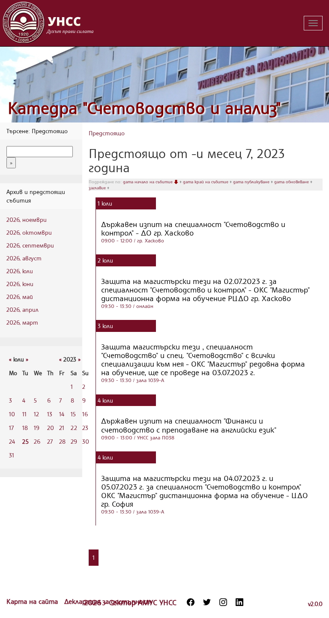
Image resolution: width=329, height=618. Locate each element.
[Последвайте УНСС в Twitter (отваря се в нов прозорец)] (206, 602)
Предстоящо (107, 133)
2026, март (22, 322)
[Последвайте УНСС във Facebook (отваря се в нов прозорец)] (190, 602)
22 (74, 427)
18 (25, 427)
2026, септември (30, 245)
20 (50, 427)
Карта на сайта (33, 601)
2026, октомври (29, 232)
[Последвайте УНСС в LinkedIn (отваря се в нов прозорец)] (239, 602)
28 (62, 441)
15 (73, 414)
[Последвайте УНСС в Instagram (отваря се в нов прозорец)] (223, 602)
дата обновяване (292, 181)
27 (50, 441)
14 (61, 414)
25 (25, 441)
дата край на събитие (206, 181)
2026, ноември (26, 219)
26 (37, 441)
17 (11, 427)
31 (11, 455)
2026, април (22, 309)
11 (24, 414)
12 (36, 414)
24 (12, 441)
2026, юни (19, 283)
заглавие (98, 187)
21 (61, 427)
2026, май (19, 296)
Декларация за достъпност (108, 601)
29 (74, 441)
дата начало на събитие (148, 181)
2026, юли (19, 271)
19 (36, 427)
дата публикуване (252, 181)
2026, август (24, 258)
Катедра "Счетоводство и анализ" (144, 107)
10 (12, 414)
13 (49, 414)
